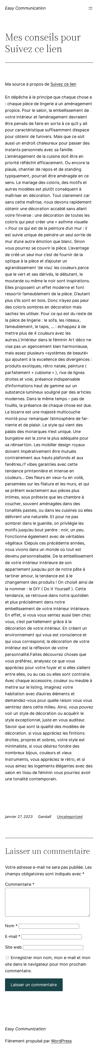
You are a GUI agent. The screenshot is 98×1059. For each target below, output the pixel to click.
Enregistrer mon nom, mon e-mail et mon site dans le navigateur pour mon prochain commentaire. (47, 964)
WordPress (61, 1041)
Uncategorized (70, 816)
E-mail (12, 936)
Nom (11, 925)
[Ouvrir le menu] (90, 8)
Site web (13, 947)
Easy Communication (25, 8)
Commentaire (19, 884)
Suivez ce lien (63, 84)
